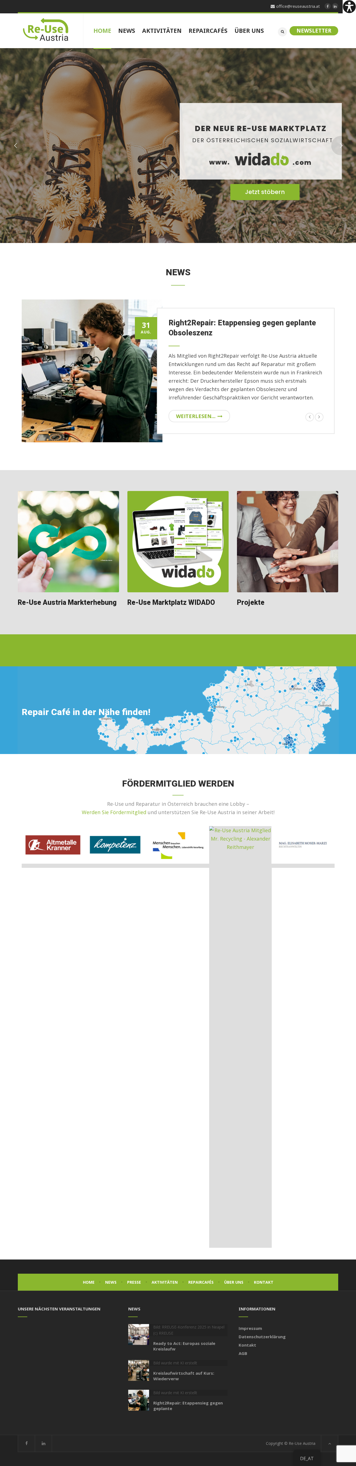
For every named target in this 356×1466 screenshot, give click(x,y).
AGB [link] (243, 1353)
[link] (349, 6)
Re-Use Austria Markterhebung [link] (67, 603)
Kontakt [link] (263, 1282)
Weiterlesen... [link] (196, 416)
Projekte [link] (250, 603)
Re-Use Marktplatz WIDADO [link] (171, 603)
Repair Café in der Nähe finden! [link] (86, 712)
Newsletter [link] (313, 30)
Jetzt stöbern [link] (265, 192)
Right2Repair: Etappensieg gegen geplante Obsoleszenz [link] (242, 328)
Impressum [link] (250, 1328)
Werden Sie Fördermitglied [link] (114, 812)
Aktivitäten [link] (165, 1282)
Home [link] (89, 1282)
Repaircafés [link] (201, 1282)
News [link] (111, 1282)
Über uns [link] (233, 1282)
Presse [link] (134, 1282)
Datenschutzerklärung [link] (262, 1336)
